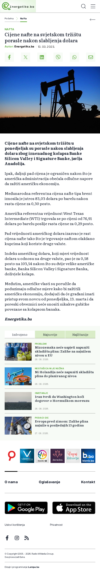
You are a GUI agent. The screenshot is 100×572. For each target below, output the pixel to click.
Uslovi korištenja (15, 524)
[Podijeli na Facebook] (9, 57)
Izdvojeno (19, 334)
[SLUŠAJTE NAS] (42, 456)
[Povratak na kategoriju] (92, 19)
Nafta (23, 18)
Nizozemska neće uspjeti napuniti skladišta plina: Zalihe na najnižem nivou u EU (63, 351)
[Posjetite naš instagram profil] (16, 537)
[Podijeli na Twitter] (25, 57)
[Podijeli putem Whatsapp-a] (74, 57)
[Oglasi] (12, 456)
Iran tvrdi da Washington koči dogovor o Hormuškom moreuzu (62, 398)
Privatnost (56, 524)
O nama (11, 482)
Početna (9, 18)
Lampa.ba (33, 567)
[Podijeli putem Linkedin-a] (42, 57)
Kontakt (88, 482)
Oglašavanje (49, 482)
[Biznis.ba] (88, 456)
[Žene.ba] (57, 456)
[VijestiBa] (27, 456)
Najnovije (50, 334)
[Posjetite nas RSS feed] (26, 537)
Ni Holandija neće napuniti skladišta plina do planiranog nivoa (64, 374)
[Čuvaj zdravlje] (73, 456)
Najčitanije (80, 334)
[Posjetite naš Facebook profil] (7, 537)
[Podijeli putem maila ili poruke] (90, 57)
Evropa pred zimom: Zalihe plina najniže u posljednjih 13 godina (61, 423)
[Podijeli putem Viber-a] (58, 57)
